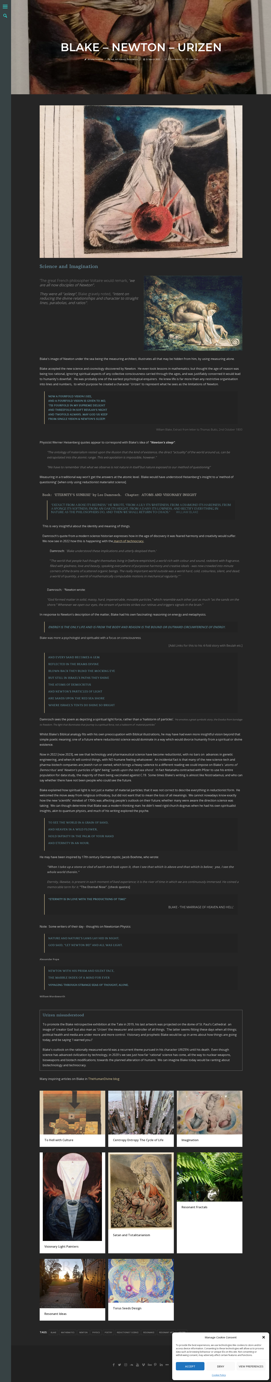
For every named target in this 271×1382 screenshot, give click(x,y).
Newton (83, 1332)
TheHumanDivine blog (103, 1079)
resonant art (166, 1332)
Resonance (132, 59)
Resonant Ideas (55, 1314)
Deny (220, 1366)
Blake (53, 1332)
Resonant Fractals (194, 1207)
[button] (263, 1337)
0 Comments (174, 59)
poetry (108, 1332)
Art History (120, 59)
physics (96, 1332)
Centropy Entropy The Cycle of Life (138, 1140)
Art (112, 59)
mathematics (67, 1332)
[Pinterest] (155, 1365)
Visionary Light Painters (61, 1246)
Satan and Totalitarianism (131, 1235)
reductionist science (127, 1332)
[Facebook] (113, 1365)
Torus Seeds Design (127, 1308)
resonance (148, 1332)
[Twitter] (119, 1365)
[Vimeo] (143, 1365)
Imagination (190, 1140)
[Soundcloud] (131, 1365)
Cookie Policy (219, 1375)
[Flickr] (167, 1365)
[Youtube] (137, 1365)
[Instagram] (125, 1365)
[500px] (149, 1365)
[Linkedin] (161, 1365)
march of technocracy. (129, 541)
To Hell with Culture (58, 1140)
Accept (190, 1366)
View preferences (251, 1366)
